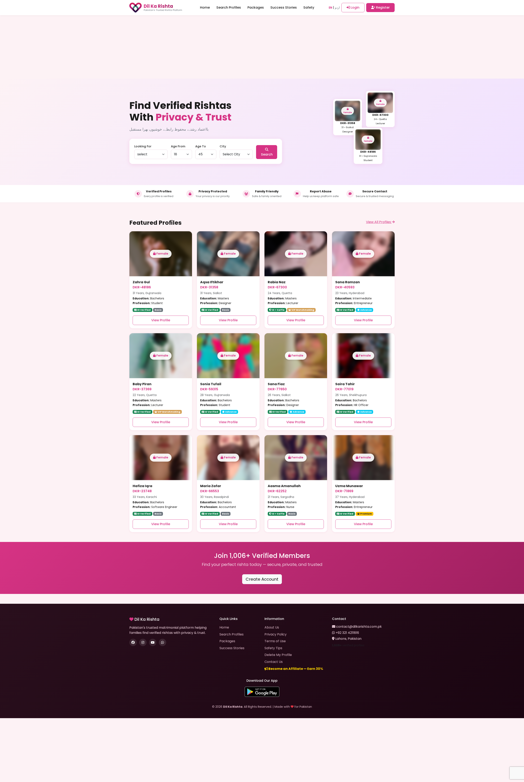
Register (382, 7)
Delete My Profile (278, 654)
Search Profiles (228, 7)
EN (330, 8)
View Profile (160, 320)
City (223, 146)
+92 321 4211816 (347, 632)
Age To (200, 146)
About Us (271, 627)
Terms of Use (275, 641)
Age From (178, 146)
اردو (337, 8)
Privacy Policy (275, 634)
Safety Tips (273, 648)
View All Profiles (379, 222)
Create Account (262, 579)
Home (205, 7)
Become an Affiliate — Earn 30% (295, 668)
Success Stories (283, 7)
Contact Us (273, 661)
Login (354, 7)
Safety (308, 7)
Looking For (142, 146)
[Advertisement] (262, 47)
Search (267, 154)
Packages (255, 7)
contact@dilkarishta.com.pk (359, 626)
